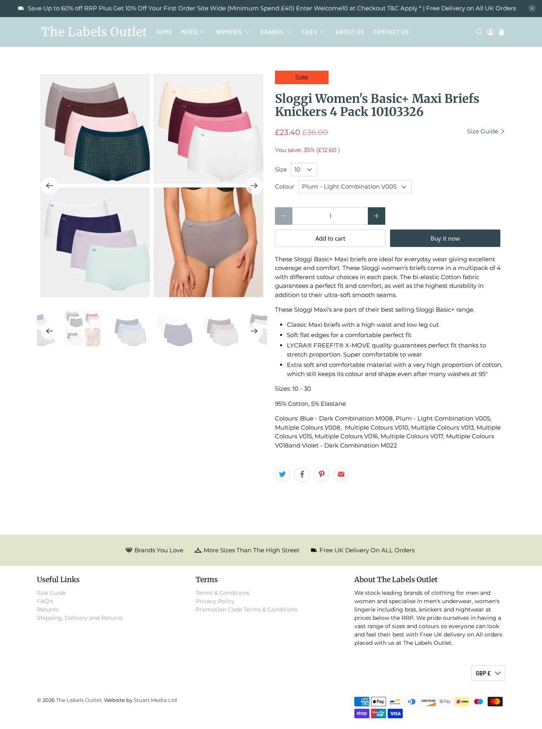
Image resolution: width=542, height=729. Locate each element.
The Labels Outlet (94, 31)
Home (164, 32)
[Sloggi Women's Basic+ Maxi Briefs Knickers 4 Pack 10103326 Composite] (152, 186)
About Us (350, 32)
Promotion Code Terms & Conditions (247, 609)
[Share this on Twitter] (282, 474)
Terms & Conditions (223, 592)
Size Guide (483, 131)
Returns (48, 609)
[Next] (254, 186)
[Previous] (49, 186)
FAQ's (309, 32)
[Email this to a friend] (341, 474)
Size (281, 169)
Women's (229, 32)
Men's (189, 32)
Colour (284, 186)
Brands (272, 32)
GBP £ (483, 673)
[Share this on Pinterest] (321, 474)
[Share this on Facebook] (301, 474)
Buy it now (445, 238)
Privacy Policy (215, 601)
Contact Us (391, 32)
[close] (532, 8)
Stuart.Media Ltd (155, 700)
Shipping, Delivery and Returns (80, 617)
